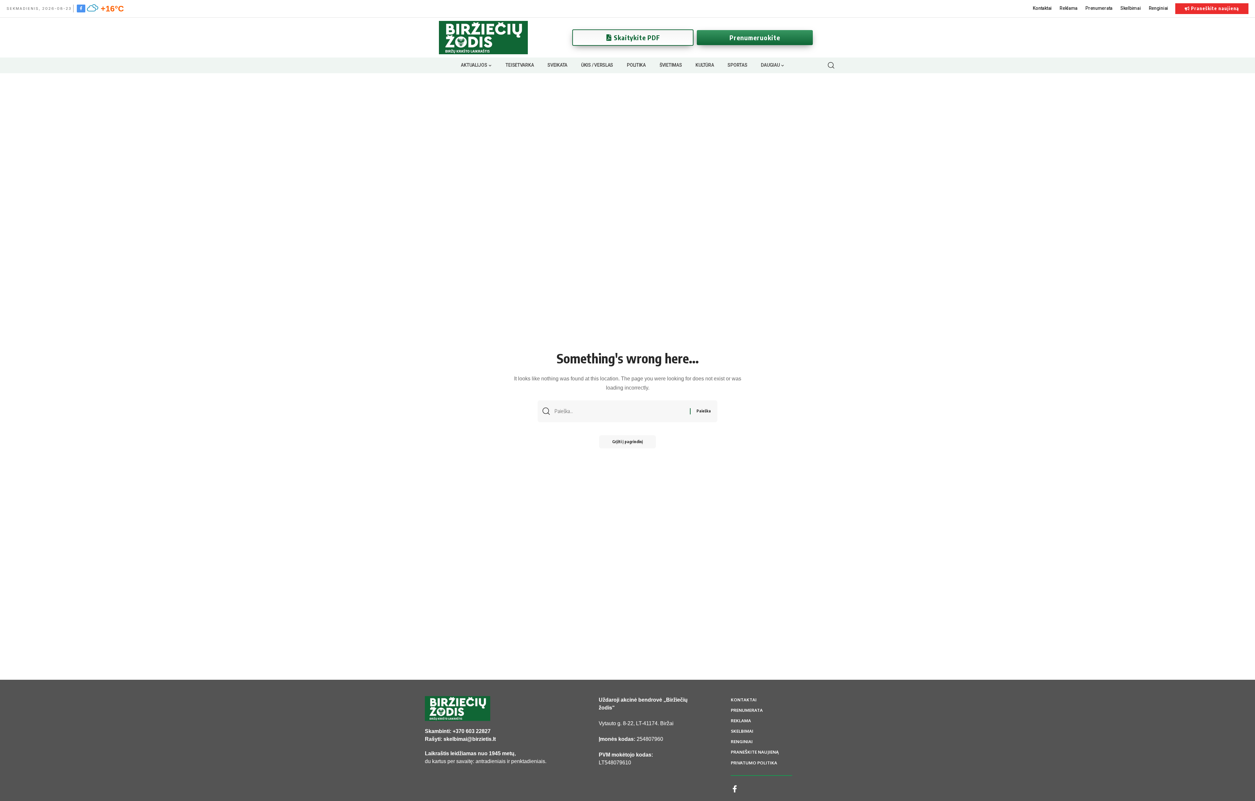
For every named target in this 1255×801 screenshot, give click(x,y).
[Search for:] (620, 411)
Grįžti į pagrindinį (627, 441)
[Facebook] (81, 8)
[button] (831, 65)
